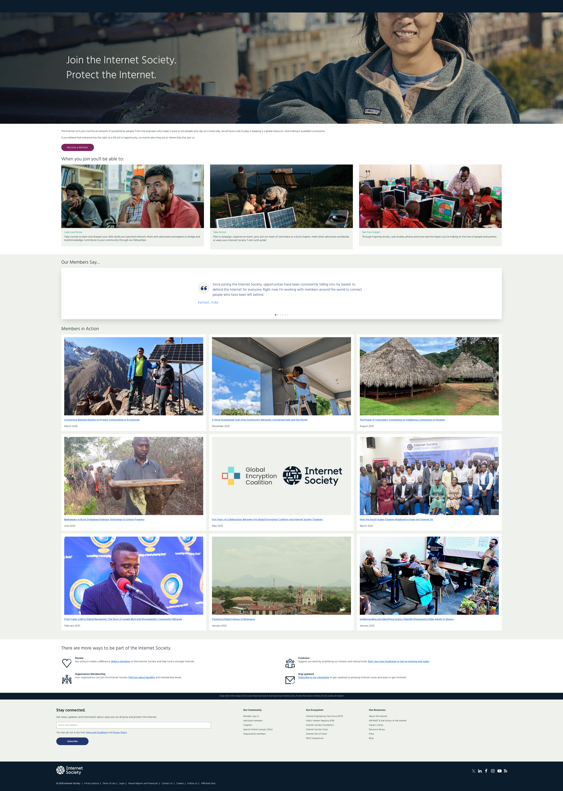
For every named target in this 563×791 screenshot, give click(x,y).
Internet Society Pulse (317, 729)
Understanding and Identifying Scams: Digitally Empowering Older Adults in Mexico (407, 619)
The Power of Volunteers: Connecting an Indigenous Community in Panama (402, 420)
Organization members (254, 734)
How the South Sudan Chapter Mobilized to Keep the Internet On (396, 520)
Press (371, 734)
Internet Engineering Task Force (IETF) (324, 716)
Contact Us (167, 783)
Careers (180, 783)
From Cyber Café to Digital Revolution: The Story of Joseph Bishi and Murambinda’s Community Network (123, 619)
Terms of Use (109, 783)
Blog (371, 738)
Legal (121, 783)
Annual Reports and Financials (143, 783)
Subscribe (72, 741)
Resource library (377, 729)
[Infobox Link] (132, 237)
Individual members (253, 721)
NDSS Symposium (315, 738)
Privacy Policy (120, 733)
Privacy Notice (91, 783)
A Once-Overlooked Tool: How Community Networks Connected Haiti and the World (260, 420)
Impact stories (376, 725)
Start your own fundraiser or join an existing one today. (399, 661)
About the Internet (378, 716)
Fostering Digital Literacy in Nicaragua (233, 619)
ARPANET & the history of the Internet (388, 721)
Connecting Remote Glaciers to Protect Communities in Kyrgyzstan (102, 420)
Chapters (247, 725)
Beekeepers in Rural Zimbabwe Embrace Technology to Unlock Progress (104, 520)
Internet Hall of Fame (316, 734)
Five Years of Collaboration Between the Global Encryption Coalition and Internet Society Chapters (267, 520)
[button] (275, 315)
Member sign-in (251, 716)
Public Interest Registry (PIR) (320, 721)
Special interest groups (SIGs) (258, 729)
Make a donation (120, 661)
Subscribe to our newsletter (313, 677)
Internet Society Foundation (320, 725)
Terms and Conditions (97, 733)
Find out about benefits (141, 677)
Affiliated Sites (208, 783)
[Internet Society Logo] (69, 770)
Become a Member (77, 147)
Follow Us (192, 783)
